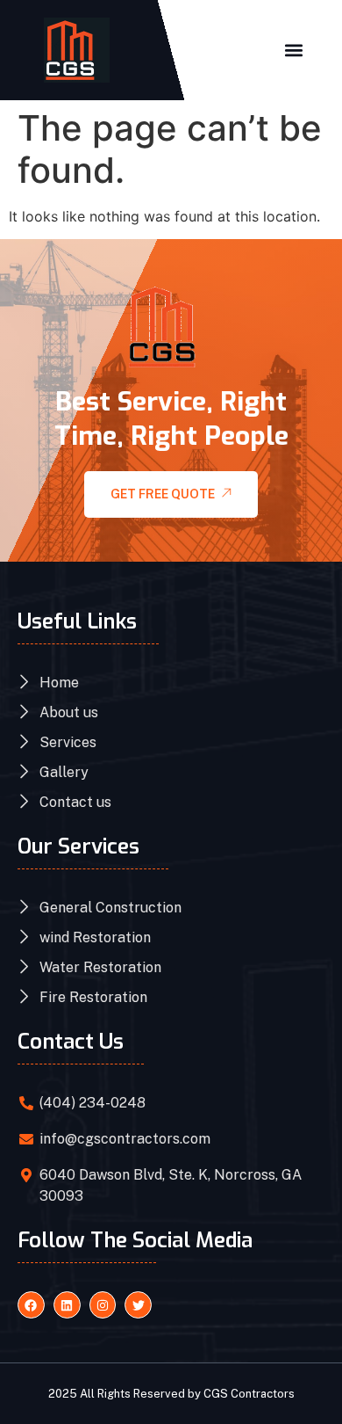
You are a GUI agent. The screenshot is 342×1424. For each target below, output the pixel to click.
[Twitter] (138, 1305)
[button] (293, 49)
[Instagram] (103, 1305)
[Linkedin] (67, 1305)
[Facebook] (31, 1305)
